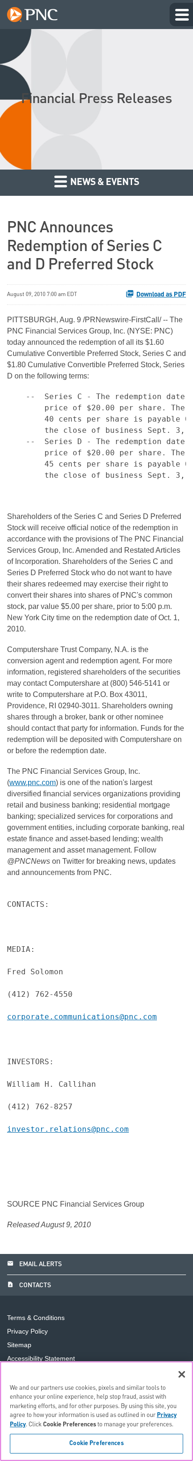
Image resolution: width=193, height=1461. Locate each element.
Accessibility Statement (41, 1358)
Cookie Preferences (96, 1443)
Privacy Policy (27, 1331)
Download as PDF (161, 294)
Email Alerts (34, 1264)
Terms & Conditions (36, 1317)
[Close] (181, 1374)
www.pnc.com (32, 782)
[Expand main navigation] (181, 14)
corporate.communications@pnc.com (82, 1016)
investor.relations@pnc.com (68, 1129)
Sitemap (19, 1345)
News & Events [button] (103, 182)
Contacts (29, 1285)
